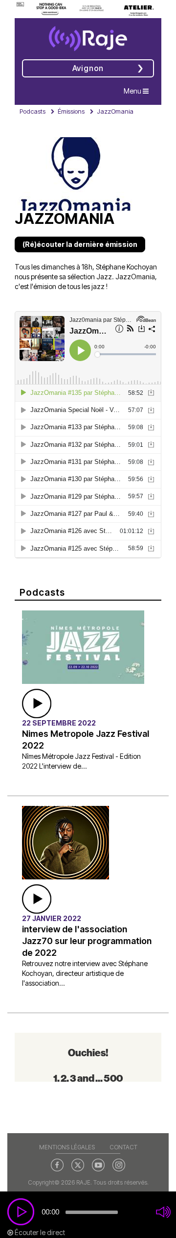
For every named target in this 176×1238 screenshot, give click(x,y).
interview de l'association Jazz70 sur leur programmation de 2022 (87, 941)
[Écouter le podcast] (36, 703)
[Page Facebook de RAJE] (57, 1164)
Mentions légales (67, 1147)
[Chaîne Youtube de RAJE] (98, 1164)
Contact (123, 1147)
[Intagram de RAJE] (119, 1164)
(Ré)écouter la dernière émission (79, 244)
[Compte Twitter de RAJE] (77, 1164)
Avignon (88, 68)
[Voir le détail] (83, 646)
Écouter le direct (39, 1232)
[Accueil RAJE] (88, 35)
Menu (138, 90)
